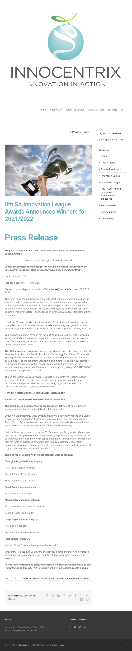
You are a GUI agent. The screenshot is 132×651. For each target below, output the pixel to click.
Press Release (108, 205)
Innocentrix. (24, 645)
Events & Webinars (111, 169)
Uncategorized (109, 212)
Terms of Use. (57, 645)
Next (87, 132)
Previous (76, 132)
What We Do (107, 218)
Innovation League (30, 578)
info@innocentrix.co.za (24, 630)
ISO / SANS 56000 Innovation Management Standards (64, 578)
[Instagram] (80, 627)
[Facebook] (70, 627)
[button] (122, 109)
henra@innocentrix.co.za (64, 289)
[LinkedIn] (85, 627)
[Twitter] (75, 627)
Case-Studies (108, 162)
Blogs (104, 156)
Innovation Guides (110, 175)
